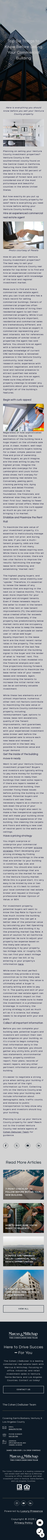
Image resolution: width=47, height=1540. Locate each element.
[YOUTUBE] (23, 1503)
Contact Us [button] (23, 1389)
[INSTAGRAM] (16, 1503)
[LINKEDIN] (30, 1503)
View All (23, 1309)
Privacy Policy (23, 1523)
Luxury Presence (31, 1511)
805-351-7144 (13, 1436)
